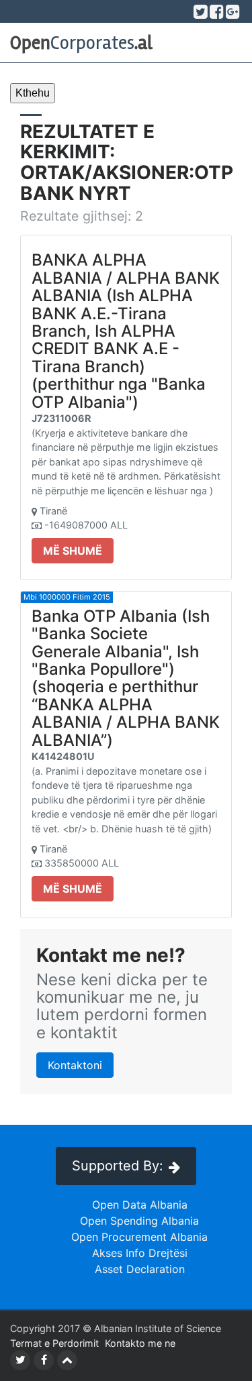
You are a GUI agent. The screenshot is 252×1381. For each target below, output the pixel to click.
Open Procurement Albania (139, 1237)
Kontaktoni (75, 1065)
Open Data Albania (139, 1204)
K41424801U (63, 756)
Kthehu (32, 93)
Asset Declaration (140, 1269)
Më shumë (72, 550)
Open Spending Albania (139, 1220)
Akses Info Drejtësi (139, 1253)
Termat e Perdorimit (54, 1343)
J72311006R (61, 418)
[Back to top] (67, 1360)
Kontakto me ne (140, 1343)
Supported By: (117, 1166)
